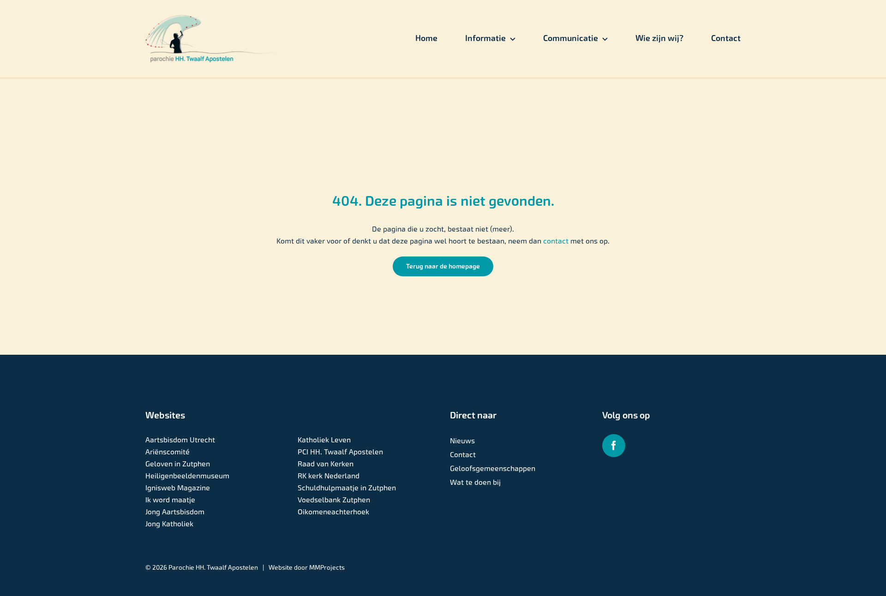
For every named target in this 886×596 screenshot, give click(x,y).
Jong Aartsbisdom (174, 511)
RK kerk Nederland (328, 475)
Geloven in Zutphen (177, 463)
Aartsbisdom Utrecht (180, 439)
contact (556, 241)
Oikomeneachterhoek (333, 511)
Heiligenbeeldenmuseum (187, 475)
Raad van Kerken (325, 463)
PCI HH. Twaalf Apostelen (340, 451)
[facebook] (613, 445)
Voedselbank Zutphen (334, 499)
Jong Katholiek (169, 523)
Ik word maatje (170, 499)
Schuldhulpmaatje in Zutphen (347, 487)
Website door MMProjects (307, 567)
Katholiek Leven (324, 439)
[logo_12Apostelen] (212, 18)
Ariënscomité (167, 451)
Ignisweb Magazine (177, 487)
